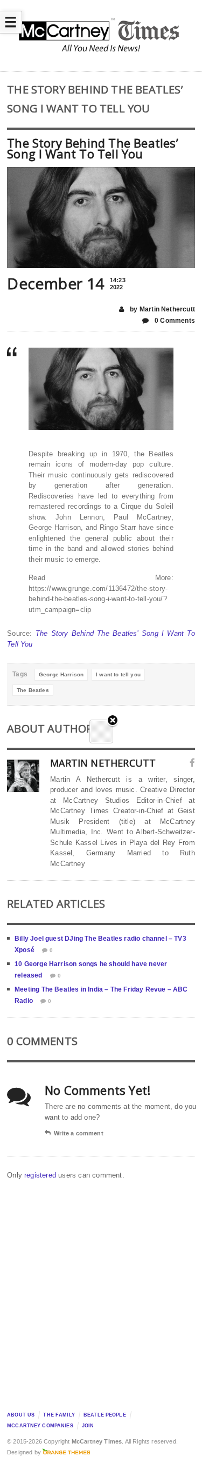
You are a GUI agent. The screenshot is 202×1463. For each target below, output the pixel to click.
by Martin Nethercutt (161, 309)
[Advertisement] (101, 1292)
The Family (58, 1415)
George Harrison (61, 674)
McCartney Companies (40, 1425)
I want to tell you (118, 674)
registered (41, 1175)
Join (88, 1425)
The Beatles (33, 690)
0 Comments (174, 320)
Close (113, 721)
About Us (20, 1415)
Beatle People (104, 1415)
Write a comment (78, 1133)
